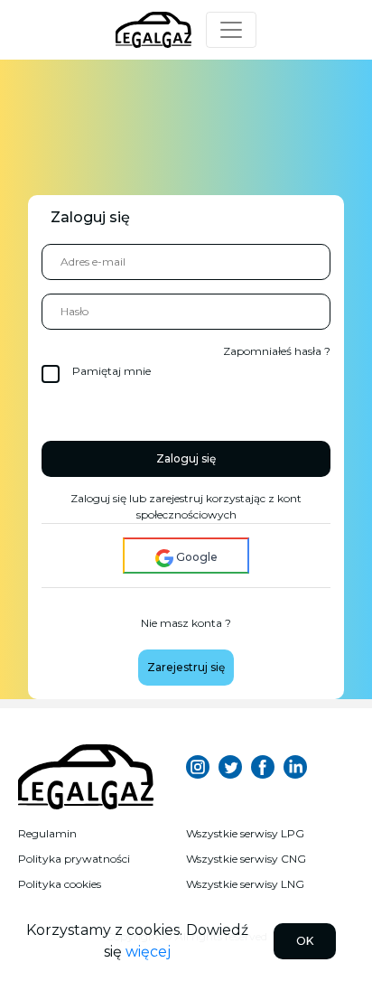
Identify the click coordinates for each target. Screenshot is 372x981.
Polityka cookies (59, 884)
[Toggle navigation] (231, 30)
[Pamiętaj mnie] (67, 365)
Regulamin (47, 833)
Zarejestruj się (186, 667)
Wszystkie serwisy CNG (246, 858)
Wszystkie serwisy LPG (245, 833)
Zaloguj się (186, 458)
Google (195, 557)
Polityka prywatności (74, 858)
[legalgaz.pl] (85, 766)
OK (304, 941)
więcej (148, 951)
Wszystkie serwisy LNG (245, 884)
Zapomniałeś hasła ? (276, 351)
